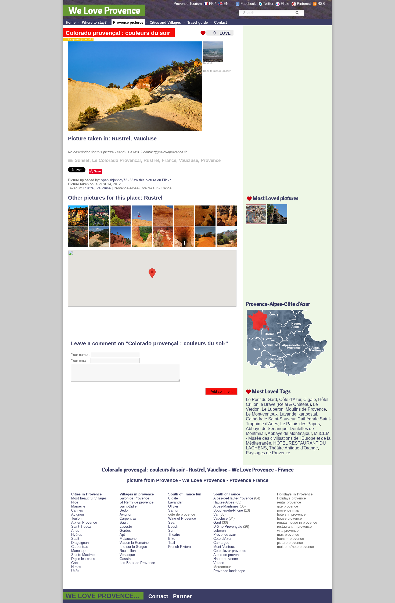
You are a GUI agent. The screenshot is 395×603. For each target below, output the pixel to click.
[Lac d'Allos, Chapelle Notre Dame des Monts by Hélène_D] (277, 223)
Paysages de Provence (268, 453)
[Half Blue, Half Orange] (142, 224)
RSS (321, 4)
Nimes (76, 567)
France (169, 160)
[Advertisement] (152, 323)
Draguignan (80, 543)
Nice (74, 502)
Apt (122, 535)
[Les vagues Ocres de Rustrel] (142, 245)
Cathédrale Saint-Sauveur (270, 419)
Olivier (173, 506)
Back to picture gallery (217, 70)
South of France (226, 494)
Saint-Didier (129, 506)
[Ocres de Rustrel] (120, 224)
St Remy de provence (136, 502)
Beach (173, 526)
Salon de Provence (134, 498)
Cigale (309, 399)
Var (215, 514)
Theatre (174, 535)
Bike (171, 539)
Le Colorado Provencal (116, 160)
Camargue (221, 543)
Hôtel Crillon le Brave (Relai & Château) (287, 402)
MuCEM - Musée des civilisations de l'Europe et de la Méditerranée (288, 438)
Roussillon (128, 551)
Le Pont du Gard (261, 399)
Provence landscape (229, 571)
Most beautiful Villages (89, 498)
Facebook (248, 4)
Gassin (125, 559)
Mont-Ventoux (224, 547)
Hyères (76, 535)
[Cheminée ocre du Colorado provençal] (227, 224)
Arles (75, 530)
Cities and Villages (165, 22)
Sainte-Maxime (83, 555)
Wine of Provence (182, 518)
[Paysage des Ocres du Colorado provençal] (78, 245)
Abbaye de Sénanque (267, 428)
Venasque (127, 555)
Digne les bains (83, 559)
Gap (74, 563)
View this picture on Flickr (150, 180)
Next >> (208, 63)
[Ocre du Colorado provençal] (163, 224)
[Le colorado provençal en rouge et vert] (99, 224)
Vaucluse (145, 138)
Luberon (219, 530)
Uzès (75, 571)
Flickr (285, 4)
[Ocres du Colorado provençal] (205, 224)
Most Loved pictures (275, 198)
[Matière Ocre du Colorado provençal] (184, 224)
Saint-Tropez (81, 526)
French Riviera (179, 547)
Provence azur (224, 535)
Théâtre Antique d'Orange (293, 448)
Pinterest (304, 4)
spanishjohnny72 (114, 180)
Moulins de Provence (306, 409)
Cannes (77, 510)
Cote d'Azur (222, 539)
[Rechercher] (297, 12)
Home (71, 22)
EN (226, 4)
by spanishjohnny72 (79, 39)
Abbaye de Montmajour (290, 433)
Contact (220, 22)
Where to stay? (94, 22)
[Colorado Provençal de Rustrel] (120, 245)
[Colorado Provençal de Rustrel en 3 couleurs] (99, 245)
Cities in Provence (86, 494)
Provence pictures (128, 22)
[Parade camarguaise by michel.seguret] (256, 223)
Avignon (77, 514)
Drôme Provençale (227, 526)
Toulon (76, 518)
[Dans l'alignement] (163, 245)
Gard (217, 522)
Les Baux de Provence (137, 563)
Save (97, 171)
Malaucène (128, 539)
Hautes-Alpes (223, 502)
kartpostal (308, 414)
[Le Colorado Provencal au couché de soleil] (78, 224)
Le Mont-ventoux (262, 414)
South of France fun (184, 494)
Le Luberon (272, 409)
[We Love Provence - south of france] (220, 4)
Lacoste (126, 526)
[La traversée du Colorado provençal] (205, 245)
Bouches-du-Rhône (228, 510)
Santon (173, 510)
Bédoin (125, 510)
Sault (75, 539)
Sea (171, 522)
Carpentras (79, 547)
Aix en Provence (84, 522)
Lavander (175, 502)
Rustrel (121, 138)
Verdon (218, 563)
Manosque (79, 551)
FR (211, 4)
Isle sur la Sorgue (133, 547)
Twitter (268, 4)
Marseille (78, 506)
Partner (182, 596)
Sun (171, 530)
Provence (211, 160)
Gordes (125, 530)
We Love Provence (104, 10)
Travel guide (197, 22)
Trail (171, 543)
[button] (152, 273)
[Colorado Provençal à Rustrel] (227, 245)
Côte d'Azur (290, 399)
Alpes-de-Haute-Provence (233, 498)
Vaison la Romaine (134, 543)
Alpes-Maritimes (226, 506)
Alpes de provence (227, 555)
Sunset (82, 160)
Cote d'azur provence (229, 551)
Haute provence (225, 559)
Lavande (288, 414)
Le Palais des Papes (300, 423)
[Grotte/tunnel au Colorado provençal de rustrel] (184, 245)
